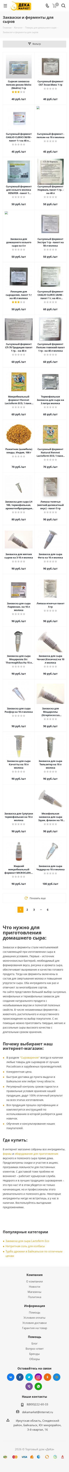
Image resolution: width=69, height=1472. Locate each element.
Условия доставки (34, 1323)
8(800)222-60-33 (37, 1404)
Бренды (34, 1354)
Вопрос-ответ (35, 1348)
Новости (34, 1286)
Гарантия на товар (34, 1328)
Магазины (34, 1292)
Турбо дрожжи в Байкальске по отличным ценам (34, 1253)
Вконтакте (10, 1377)
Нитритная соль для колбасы (25, 1246)
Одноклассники (47, 1377)
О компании (34, 1281)
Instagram (38, 1377)
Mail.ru (56, 1377)
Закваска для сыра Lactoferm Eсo (27, 1241)
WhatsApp (38, 1386)
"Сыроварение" (30, 1057)
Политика (34, 1297)
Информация (34, 1306)
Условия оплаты (34, 1317)
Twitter (29, 1377)
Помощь (34, 1312)
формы (7, 1153)
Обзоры (34, 1359)
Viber (29, 1386)
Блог (34, 1343)
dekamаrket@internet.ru (37, 1412)
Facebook (20, 1377)
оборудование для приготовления (36, 1153)
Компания (34, 1275)
